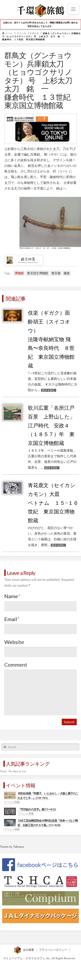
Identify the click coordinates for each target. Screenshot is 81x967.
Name (12, 596)
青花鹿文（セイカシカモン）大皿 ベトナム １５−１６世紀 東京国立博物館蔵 (53, 503)
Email (12, 619)
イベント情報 (12, 802)
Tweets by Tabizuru (12, 846)
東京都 (55, 273)
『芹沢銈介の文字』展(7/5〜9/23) (37, 809)
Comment (15, 664)
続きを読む (48, 390)
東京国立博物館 (37, 273)
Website (14, 642)
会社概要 (29, 949)
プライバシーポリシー (53, 949)
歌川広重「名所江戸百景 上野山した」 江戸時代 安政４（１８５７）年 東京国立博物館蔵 (51, 425)
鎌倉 (67, 273)
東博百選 (34, 33)
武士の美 (21, 33)
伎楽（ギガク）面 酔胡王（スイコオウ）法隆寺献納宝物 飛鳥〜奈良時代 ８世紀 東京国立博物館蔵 (51, 339)
